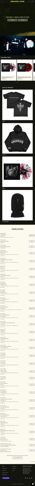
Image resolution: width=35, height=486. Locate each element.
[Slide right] (20, 83)
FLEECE (4, 154)
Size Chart (14, 468)
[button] (2, 1)
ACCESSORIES (5, 221)
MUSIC (3, 188)
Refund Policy (4, 474)
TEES (3, 121)
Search (3, 466)
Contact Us (4, 470)
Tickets (32, 241)
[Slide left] (15, 83)
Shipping (14, 466)
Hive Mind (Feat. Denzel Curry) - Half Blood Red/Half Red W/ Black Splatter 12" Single (24, 77)
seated (34, 461)
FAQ (13, 470)
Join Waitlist (32, 235)
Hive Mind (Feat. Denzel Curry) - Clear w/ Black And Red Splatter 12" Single (8, 77)
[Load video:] (17, 45)
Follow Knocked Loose (17, 457)
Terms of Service (5, 472)
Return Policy (4, 468)
